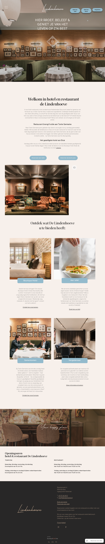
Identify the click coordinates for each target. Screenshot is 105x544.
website (58, 148)
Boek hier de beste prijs (68, 158)
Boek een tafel (75, 10)
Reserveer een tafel (38, 158)
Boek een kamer (86, 10)
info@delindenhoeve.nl (66, 498)
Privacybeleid (61, 522)
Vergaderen (97, 9)
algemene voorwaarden (64, 529)
